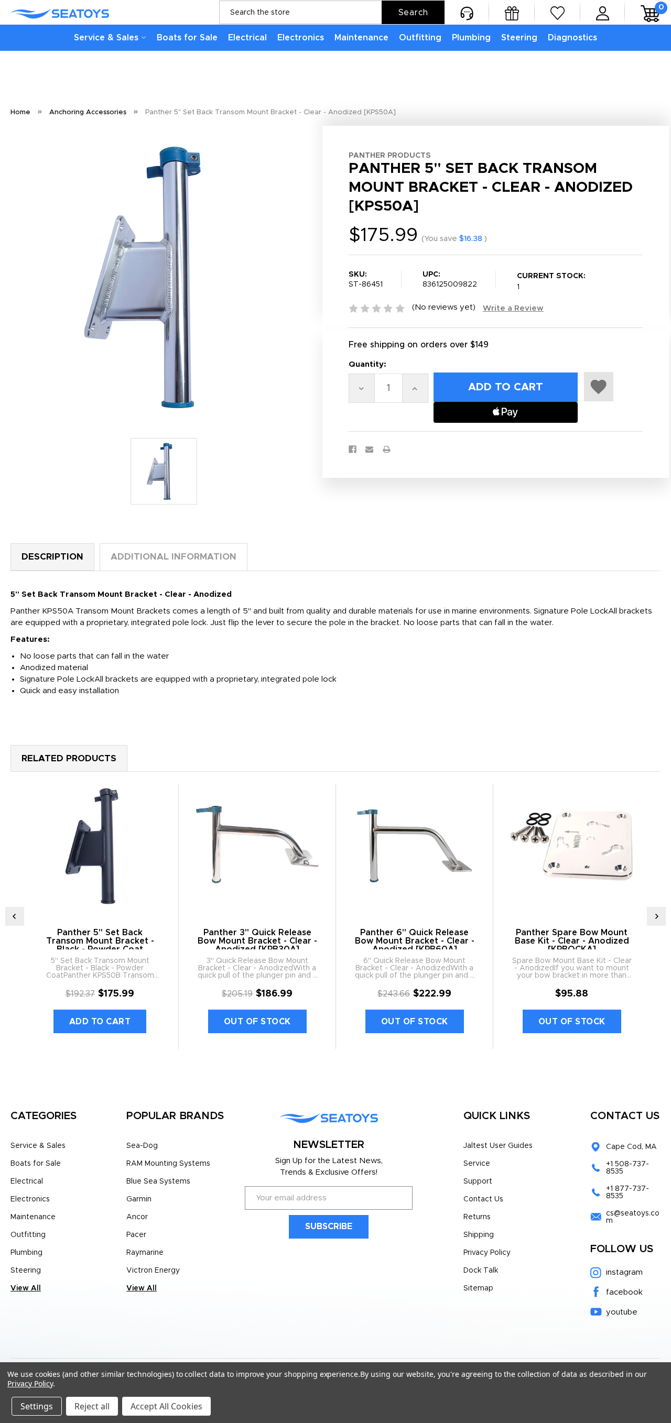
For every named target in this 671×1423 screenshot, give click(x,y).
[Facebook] (352, 449)
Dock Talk (480, 1270)
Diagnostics (572, 38)
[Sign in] (602, 12)
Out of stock (257, 1021)
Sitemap (478, 1288)
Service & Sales (106, 38)
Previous (14, 916)
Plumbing (471, 38)
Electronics (300, 38)
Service (476, 1163)
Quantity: (367, 364)
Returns (477, 1217)
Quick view (100, 846)
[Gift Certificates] (512, 12)
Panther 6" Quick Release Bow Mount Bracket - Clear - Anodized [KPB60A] (414, 941)
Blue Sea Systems (158, 1181)
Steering (519, 38)
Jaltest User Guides (498, 1146)
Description (52, 556)
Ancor (137, 1217)
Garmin (138, 1199)
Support (477, 1181)
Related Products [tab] (68, 758)
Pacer (136, 1235)
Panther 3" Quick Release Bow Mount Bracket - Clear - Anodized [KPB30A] (257, 941)
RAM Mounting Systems (168, 1163)
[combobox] (332, 12)
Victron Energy (153, 1270)
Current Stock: (551, 281)
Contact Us (483, 1199)
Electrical (247, 38)
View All (25, 1288)
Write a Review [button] (513, 308)
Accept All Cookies (166, 1406)
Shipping (478, 1235)
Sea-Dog (142, 1146)
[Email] (369, 449)
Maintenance (361, 38)
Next (656, 916)
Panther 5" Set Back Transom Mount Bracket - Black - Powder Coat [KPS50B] (100, 945)
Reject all (92, 1406)
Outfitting (420, 38)
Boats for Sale (187, 38)
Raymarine (145, 1252)
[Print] (387, 449)
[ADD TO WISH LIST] (598, 386)
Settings (36, 1406)
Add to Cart (100, 1021)
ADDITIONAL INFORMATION (173, 556)
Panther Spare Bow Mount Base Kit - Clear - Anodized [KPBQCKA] (572, 941)
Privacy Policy (487, 1252)
